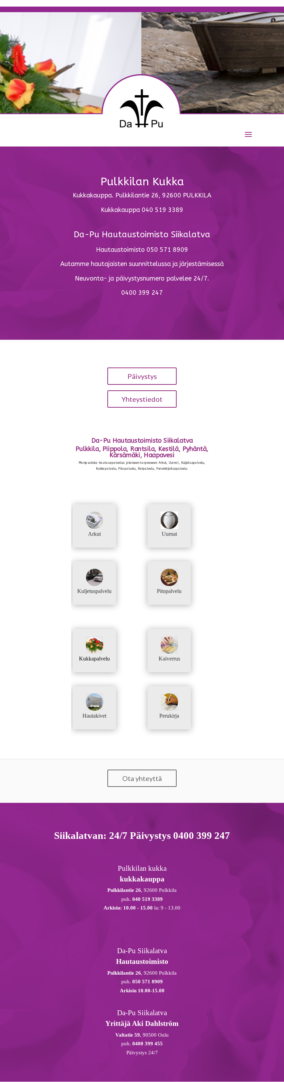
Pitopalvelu (169, 591)
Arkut (94, 534)
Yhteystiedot (142, 399)
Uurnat (169, 534)
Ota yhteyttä (142, 778)
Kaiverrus (169, 659)
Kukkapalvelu (94, 659)
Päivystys (142, 376)
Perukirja (169, 716)
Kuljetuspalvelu (94, 591)
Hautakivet (94, 716)
